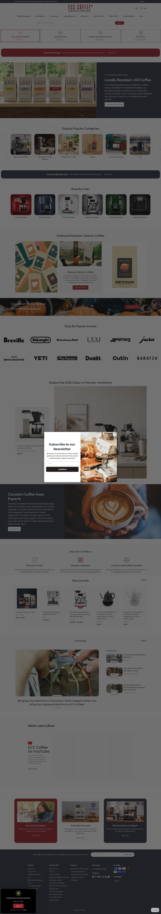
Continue (62, 469)
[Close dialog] (114, 434)
